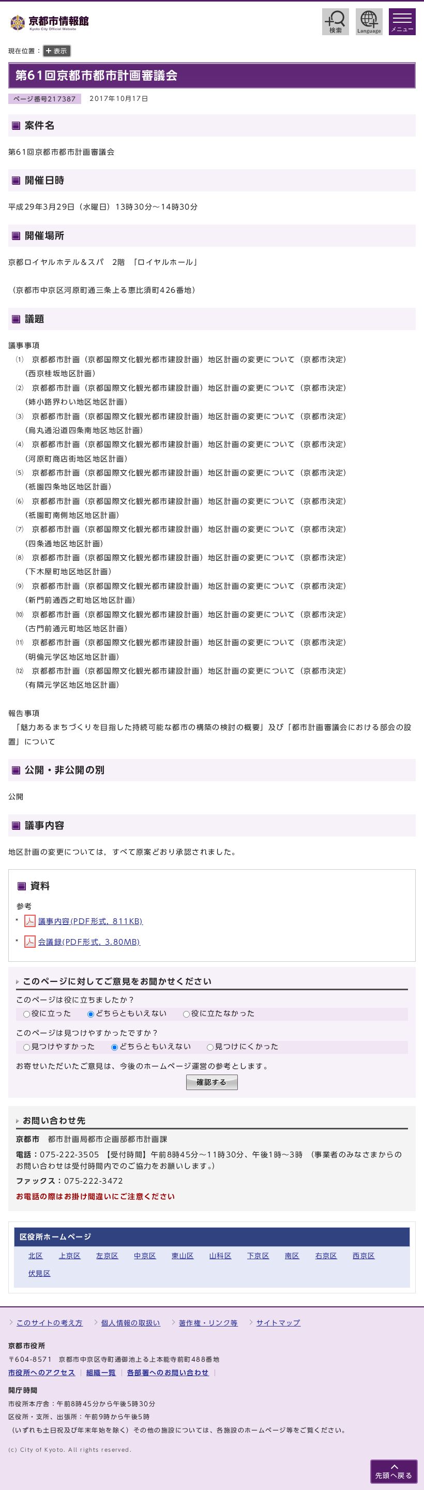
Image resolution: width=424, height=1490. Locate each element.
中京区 (145, 1256)
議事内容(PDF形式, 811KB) (90, 921)
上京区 (70, 1256)
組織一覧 (101, 1372)
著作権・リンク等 (208, 1323)
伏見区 (39, 1273)
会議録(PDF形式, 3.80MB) (89, 942)
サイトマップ (278, 1323)
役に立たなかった (223, 1013)
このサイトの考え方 (50, 1323)
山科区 (220, 1256)
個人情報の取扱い (130, 1323)
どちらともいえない (132, 1013)
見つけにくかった (247, 1046)
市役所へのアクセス (41, 1372)
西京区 (364, 1256)
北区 (35, 1256)
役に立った (51, 1013)
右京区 (326, 1256)
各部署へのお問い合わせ (168, 1372)
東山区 (183, 1256)
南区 (292, 1256)
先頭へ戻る (394, 1475)
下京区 (258, 1256)
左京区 (107, 1256)
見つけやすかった (64, 1046)
